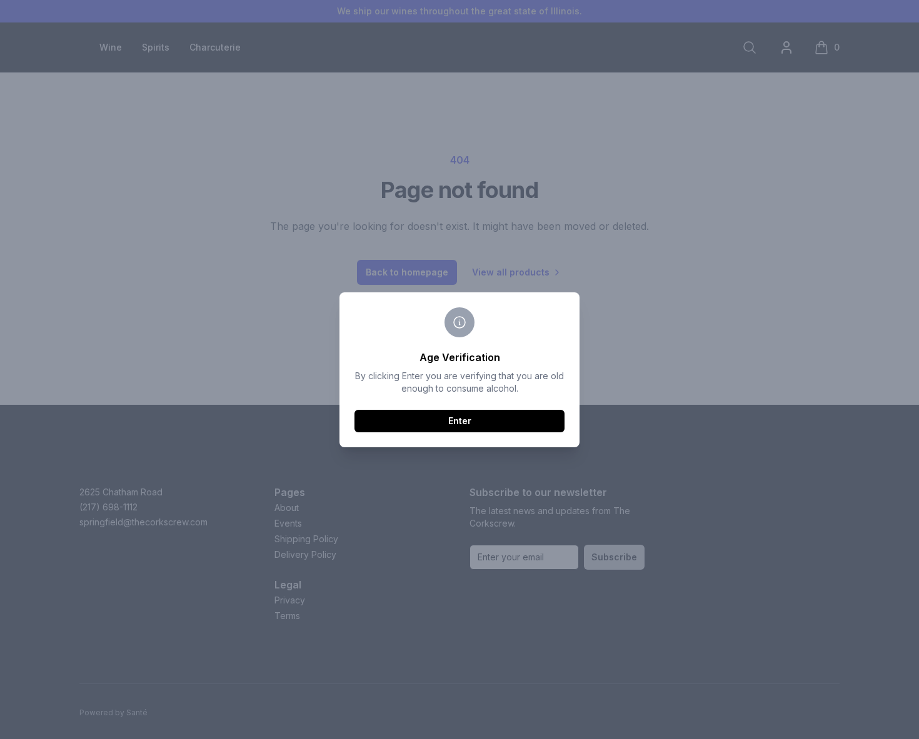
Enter (459, 420)
